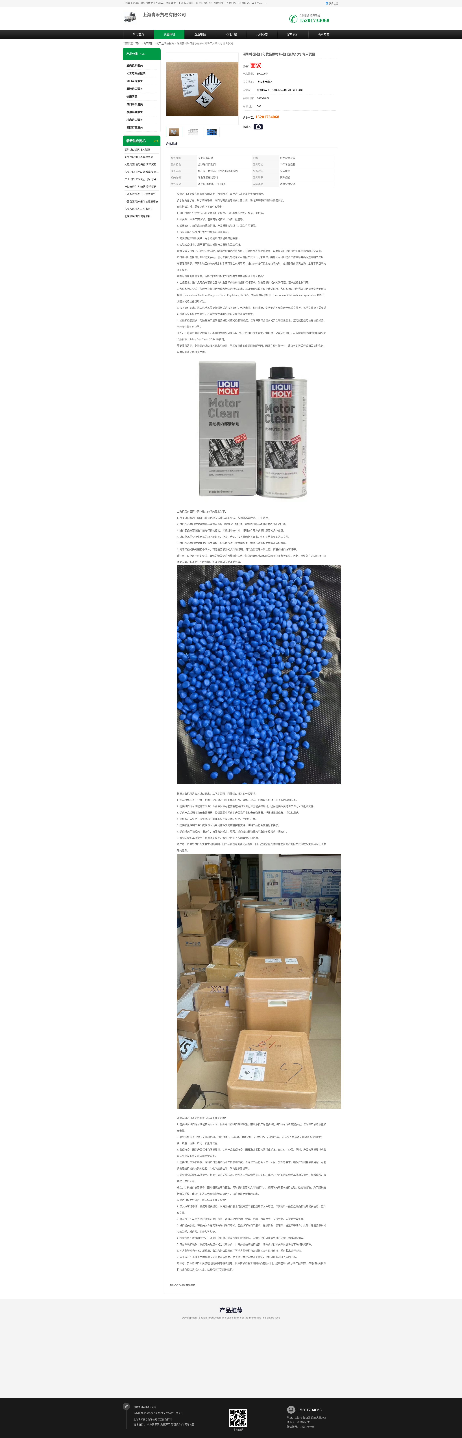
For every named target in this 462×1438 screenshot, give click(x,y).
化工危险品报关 (165, 43)
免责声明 (165, 1424)
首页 (137, 43)
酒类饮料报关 (135, 65)
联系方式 (323, 34)
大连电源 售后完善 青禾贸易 (140, 164)
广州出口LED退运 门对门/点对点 (142, 179)
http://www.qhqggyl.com (182, 1284)
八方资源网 (153, 1424)
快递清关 (132, 96)
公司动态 (262, 34)
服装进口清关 (135, 88)
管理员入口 (177, 1424)
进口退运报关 (135, 81)
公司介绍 (231, 34)
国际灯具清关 (135, 127)
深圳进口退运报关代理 (137, 149)
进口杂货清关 (135, 104)
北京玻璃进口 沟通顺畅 (138, 216)
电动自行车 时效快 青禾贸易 (140, 186)
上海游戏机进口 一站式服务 (140, 194)
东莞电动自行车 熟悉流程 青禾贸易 (142, 172)
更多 (156, 141)
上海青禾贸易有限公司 (145, 1419)
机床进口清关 (135, 119)
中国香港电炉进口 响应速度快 (141, 201)
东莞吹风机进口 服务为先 (139, 209)
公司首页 (138, 34)
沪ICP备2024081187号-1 (170, 1413)
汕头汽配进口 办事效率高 (139, 157)
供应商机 (169, 34)
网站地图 (189, 1424)
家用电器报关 (135, 112)
